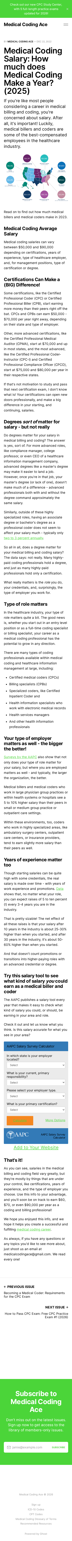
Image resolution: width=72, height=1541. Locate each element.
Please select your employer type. (31, 1090)
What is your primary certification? (32, 1104)
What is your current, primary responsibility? (28, 1075)
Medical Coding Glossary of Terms (36, 1518)
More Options (55, 1120)
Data (60, 889)
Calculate (20, 1120)
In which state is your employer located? (29, 1057)
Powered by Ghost (36, 1533)
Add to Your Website (36, 1147)
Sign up (36, 1504)
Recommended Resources (36, 1523)
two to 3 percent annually (23, 538)
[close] (67, 9)
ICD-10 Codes (36, 1509)
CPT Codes (36, 1514)
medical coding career (34, 1229)
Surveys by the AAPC (20, 757)
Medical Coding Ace (25, 24)
